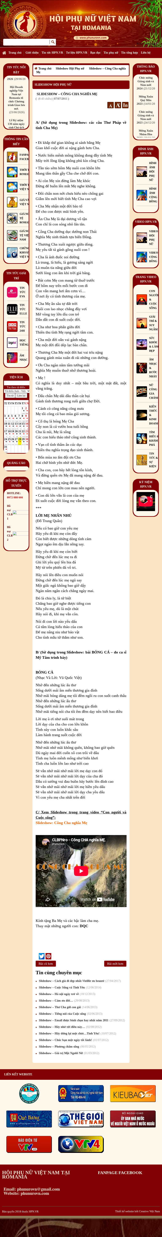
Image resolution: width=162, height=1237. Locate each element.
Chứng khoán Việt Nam (26, 252)
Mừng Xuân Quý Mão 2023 (147, 100)
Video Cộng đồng (153, 257)
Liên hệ (145, 52)
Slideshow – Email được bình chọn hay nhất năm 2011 (81, 1020)
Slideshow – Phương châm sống (67, 1046)
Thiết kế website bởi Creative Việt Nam (137, 1211)
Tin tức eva (23, 292)
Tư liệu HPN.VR (76, 52)
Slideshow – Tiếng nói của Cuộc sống (70, 1013)
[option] (16, 100)
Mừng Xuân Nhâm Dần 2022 (147, 134)
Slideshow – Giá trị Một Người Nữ (68, 1053)
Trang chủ (15, 52)
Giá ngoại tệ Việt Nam (27, 235)
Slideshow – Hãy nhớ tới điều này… (70, 1027)
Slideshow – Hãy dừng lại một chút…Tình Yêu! (77, 1033)
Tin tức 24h (23, 326)
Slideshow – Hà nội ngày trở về (66, 994)
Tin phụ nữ (111, 52)
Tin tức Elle (23, 309)
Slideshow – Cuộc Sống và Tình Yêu (69, 987)
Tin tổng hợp (129, 52)
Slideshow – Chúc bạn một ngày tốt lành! (73, 1040)
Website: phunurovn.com (25, 1193)
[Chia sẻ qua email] (37, 956)
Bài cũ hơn (46, 963)
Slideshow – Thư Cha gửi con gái (67, 1007)
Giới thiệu (32, 52)
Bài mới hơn (115, 963)
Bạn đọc (95, 52)
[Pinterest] (48, 956)
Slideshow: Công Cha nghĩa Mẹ (61, 823)
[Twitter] (42, 956)
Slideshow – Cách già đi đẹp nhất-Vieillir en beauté (79, 981)
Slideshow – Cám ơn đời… (64, 1000)
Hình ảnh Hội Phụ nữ (152, 171)
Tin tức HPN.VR (52, 52)
